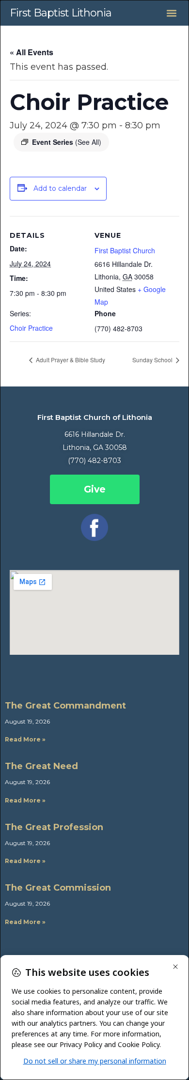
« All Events (31, 52)
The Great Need (41, 766)
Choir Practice (31, 328)
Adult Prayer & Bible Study (69, 359)
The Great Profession (54, 827)
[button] (171, 13)
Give (95, 489)
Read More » (25, 739)
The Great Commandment (65, 705)
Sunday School (153, 359)
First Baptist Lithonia (60, 12)
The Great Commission (58, 887)
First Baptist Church (124, 250)
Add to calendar (60, 188)
